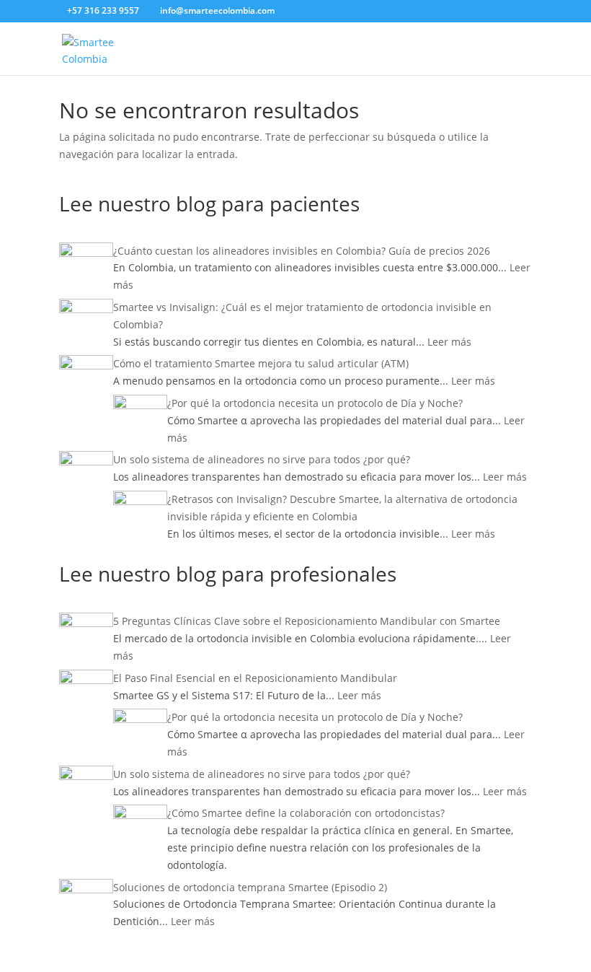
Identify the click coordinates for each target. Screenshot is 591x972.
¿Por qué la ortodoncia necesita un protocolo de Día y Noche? (315, 403)
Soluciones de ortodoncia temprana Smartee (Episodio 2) (250, 887)
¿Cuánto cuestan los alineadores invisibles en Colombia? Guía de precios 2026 (301, 251)
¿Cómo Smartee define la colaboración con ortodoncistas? (306, 813)
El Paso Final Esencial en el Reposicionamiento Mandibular (255, 678)
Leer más (449, 342)
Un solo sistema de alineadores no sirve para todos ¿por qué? (261, 459)
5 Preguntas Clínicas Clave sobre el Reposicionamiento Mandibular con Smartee (306, 621)
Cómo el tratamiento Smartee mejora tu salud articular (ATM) (261, 363)
